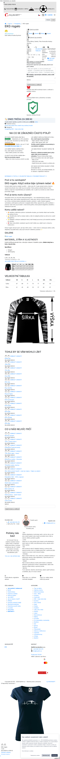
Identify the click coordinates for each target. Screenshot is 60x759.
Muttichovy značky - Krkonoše (13, 459)
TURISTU (37, 9)
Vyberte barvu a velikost (34, 84)
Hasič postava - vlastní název (13, 494)
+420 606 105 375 (38, 649)
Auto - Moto (37, 593)
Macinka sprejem (9, 435)
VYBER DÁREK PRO (9, 4)
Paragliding (17, 23)
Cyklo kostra (8, 500)
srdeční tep (21, 125)
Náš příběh (11, 609)
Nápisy (36, 616)
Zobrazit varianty (6, 752)
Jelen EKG (7, 364)
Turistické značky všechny (12, 465)
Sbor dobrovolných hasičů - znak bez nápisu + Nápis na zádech (22, 471)
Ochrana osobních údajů (14, 602)
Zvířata (36, 636)
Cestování (37, 597)
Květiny (36, 611)
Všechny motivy (38, 590)
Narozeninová (38, 615)
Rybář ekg (7, 358)
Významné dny (38, 634)
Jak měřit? (10, 597)
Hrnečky (36, 595)
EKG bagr (7, 423)
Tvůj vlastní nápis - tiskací (12, 453)
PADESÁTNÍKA (10, 9)
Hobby (36, 606)
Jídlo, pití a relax (38, 609)
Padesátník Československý (12, 447)
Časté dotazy (11, 592)
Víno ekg (7, 370)
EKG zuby (7, 382)
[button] (39, 15)
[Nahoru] (0, 756)
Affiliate (10, 600)
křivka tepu (8, 125)
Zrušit (53, 20)
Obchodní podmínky (13, 604)
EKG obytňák (8, 417)
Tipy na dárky (38, 588)
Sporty (10, 23)
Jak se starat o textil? (14, 599)
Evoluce (36, 600)
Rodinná (36, 622)
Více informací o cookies (27, 751)
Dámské (36, 33)
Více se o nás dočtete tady (12, 556)
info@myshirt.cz (50, 523)
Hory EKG (7, 376)
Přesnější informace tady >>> (13, 146)
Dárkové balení (12, 595)
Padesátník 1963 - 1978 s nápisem (14, 477)
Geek (35, 604)
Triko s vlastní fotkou (10, 441)
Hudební (36, 608)
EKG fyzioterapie (9, 399)
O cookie (10, 608)
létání (12, 125)
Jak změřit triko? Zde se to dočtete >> (15, 261)
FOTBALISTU (50, 9)
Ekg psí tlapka (9, 394)
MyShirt (36, 638)
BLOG (9, 590)
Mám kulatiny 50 (9, 489)
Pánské (30, 33)
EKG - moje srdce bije (17, 129)
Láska (35, 613)
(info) (36, 122)
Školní (35, 627)
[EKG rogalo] (8, 236)
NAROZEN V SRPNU (23, 9)
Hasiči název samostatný (12, 483)
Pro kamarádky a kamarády (41, 620)
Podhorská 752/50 (36, 654)
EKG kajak (7, 411)
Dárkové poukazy (39, 592)
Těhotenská (37, 629)
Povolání (36, 618)
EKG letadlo (8, 405)
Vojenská (36, 632)
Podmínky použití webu (14, 606)
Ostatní (48, 33)
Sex (35, 624)
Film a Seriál (37, 602)
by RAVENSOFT (51, 681)
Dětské (42, 33)
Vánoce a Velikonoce (40, 631)
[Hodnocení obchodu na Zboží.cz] (43, 672)
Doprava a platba (12, 593)
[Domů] (5, 23)
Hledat (48, 20)
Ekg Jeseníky (8, 388)
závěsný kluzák (28, 125)
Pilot (16, 125)
